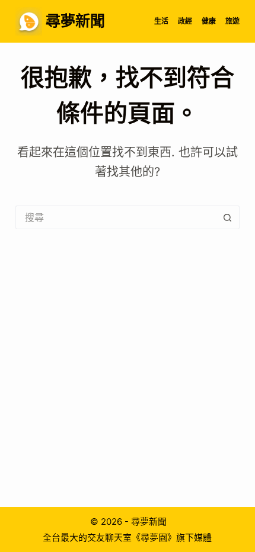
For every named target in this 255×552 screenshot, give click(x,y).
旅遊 (232, 21)
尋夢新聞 (75, 21)
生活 (161, 21)
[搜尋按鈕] (228, 217)
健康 (209, 21)
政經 (185, 21)
